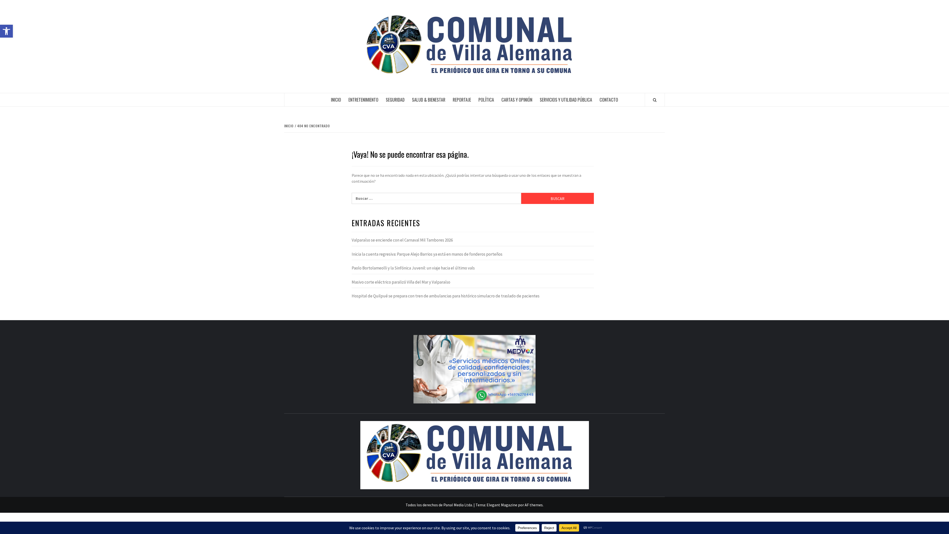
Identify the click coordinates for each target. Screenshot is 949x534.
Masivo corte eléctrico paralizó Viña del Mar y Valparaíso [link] (401, 282)
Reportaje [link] (462, 99)
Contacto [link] (609, 99)
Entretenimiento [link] (363, 99)
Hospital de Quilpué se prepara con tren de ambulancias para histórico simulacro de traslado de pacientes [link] (445, 296)
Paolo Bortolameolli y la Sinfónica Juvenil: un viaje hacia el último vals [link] (413, 268)
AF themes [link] (534, 504)
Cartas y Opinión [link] (516, 99)
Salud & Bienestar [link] (428, 99)
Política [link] (486, 99)
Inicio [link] (336, 99)
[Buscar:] (436, 198)
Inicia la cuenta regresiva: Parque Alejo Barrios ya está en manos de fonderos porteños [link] (427, 254)
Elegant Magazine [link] (502, 504)
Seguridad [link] (395, 99)
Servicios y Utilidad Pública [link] (566, 99)
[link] (6, 31)
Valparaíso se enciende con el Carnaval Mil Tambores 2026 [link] (402, 240)
